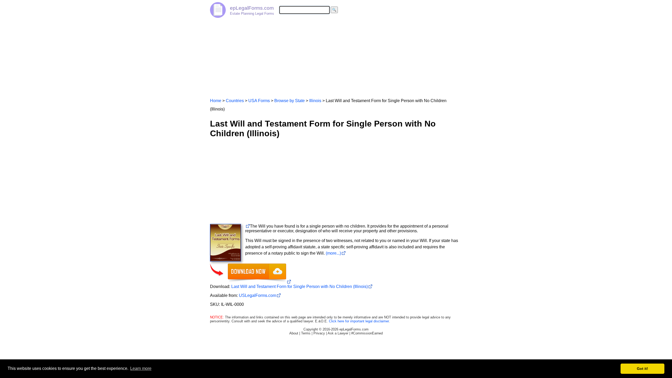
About (293, 333)
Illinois (315, 100)
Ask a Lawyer (338, 333)
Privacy (319, 333)
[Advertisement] (336, 55)
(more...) (333, 253)
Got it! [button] (642, 368)
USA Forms (259, 100)
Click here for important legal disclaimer (359, 321)
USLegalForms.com (257, 295)
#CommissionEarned (367, 333)
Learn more (140, 368)
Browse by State (289, 100)
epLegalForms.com (252, 8)
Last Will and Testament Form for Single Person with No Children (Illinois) (299, 286)
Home (215, 100)
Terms (306, 333)
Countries (235, 100)
